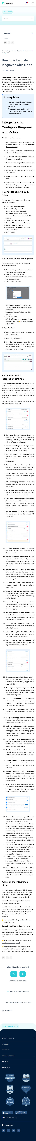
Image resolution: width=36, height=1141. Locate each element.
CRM (3, 53)
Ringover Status (12, 1026)
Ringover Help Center (8, 51)
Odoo (8, 53)
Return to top (6, 1011)
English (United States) (10, 1118)
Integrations (28, 51)
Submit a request (25, 1002)
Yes (13, 974)
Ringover (19, 51)
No (23, 974)
